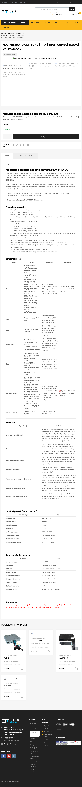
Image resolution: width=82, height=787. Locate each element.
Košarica (46, 740)
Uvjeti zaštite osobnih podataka (34, 764)
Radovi (75, 22)
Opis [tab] (7, 156)
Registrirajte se (76, 2)
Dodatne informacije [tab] (25, 156)
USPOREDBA (23, 2)
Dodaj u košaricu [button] (22, 668)
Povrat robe (34, 734)
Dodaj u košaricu (46, 137)
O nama (66, 22)
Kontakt (7, 27)
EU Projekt (33, 748)
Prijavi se (67, 2)
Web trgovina (48, 731)
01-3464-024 (58, 15)
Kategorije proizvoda (16, 22)
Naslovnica (33, 729)
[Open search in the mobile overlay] (55, 9)
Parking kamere (12, 33)
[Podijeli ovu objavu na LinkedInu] (24, 145)
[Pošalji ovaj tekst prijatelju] (27, 145)
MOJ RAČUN (4, 2)
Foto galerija (34, 745)
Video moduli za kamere (11, 655)
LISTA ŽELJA (14, 2)
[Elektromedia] (9, 13)
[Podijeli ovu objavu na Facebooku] (13, 145)
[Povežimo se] (3, 756)
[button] (76, 60)
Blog (57, 22)
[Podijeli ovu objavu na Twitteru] (16, 145)
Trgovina (46, 22)
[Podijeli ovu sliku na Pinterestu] (20, 145)
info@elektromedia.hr (11, 744)
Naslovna (35, 22)
